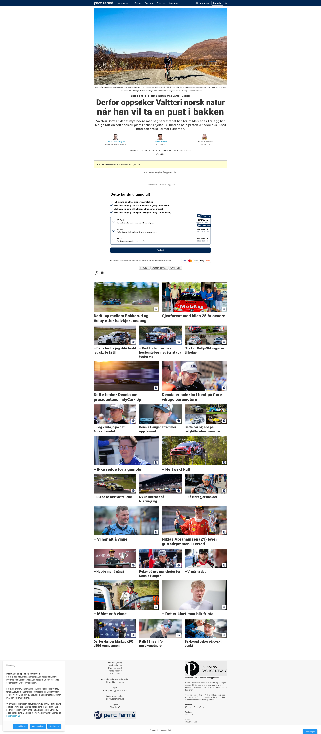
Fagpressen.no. (13, 716)
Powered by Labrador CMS (160, 730)
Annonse (173, 3)
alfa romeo (175, 268)
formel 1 (144, 268)
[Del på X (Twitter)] (158, 154)
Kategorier (122, 3)
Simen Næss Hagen (115, 682)
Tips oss (161, 3)
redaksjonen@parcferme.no (115, 690)
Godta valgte (38, 726)
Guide (137, 3)
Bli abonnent (203, 3)
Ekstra (147, 3)
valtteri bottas (159, 268)
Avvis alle (54, 726)
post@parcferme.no (115, 699)
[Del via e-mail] (162, 154)
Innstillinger (310, 732)
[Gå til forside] (103, 3)
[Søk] (226, 3)
